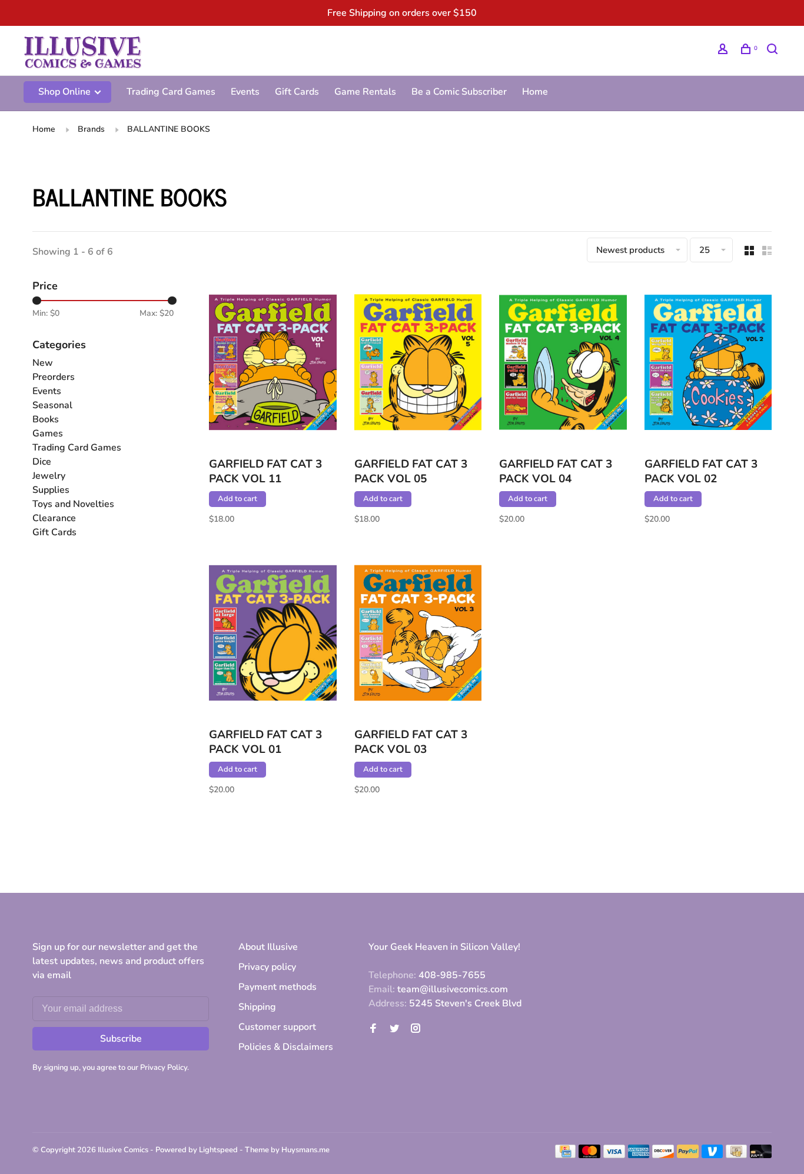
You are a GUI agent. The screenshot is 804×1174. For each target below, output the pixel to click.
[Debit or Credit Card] (761, 1155)
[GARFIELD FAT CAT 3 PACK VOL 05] (418, 364)
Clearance (54, 518)
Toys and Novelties (73, 504)
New (42, 362)
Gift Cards (297, 91)
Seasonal (52, 405)
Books (45, 419)
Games (47, 433)
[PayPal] (688, 1155)
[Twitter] (394, 1029)
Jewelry (48, 475)
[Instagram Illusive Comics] (415, 1029)
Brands (91, 129)
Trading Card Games (171, 91)
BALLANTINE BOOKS (168, 129)
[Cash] (736, 1155)
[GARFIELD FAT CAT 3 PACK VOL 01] (273, 635)
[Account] (724, 50)
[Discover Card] (663, 1155)
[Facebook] (373, 1029)
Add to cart (237, 498)
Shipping (257, 1006)
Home (535, 91)
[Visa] (614, 1155)
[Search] (773, 50)
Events (245, 91)
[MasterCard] (589, 1155)
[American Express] (639, 1155)
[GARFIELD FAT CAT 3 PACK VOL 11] (273, 364)
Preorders (53, 377)
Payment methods (277, 986)
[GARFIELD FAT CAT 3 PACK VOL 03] (418, 635)
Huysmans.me (305, 1150)
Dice (41, 461)
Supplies (50, 489)
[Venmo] (712, 1155)
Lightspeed (218, 1150)
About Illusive (268, 946)
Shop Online (65, 91)
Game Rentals (365, 91)
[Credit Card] (565, 1155)
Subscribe (121, 1038)
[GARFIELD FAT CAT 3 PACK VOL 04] (563, 364)
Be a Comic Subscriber (459, 91)
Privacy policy (267, 966)
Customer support (277, 1026)
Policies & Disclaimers (285, 1046)
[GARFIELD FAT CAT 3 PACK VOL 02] (708, 364)
